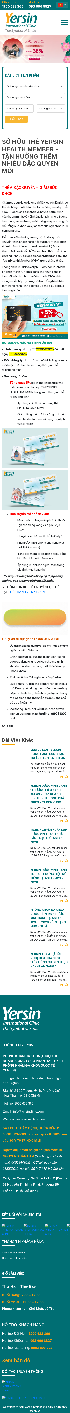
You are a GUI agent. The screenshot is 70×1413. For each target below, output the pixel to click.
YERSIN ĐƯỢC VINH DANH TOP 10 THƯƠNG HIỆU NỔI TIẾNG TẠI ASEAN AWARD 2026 (48, 876)
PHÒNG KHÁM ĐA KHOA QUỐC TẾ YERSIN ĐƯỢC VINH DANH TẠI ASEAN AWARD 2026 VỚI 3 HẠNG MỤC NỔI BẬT (48, 918)
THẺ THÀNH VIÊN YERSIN (26, 592)
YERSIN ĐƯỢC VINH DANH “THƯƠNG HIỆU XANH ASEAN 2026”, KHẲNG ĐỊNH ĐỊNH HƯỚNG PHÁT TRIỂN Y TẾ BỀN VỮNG (48, 794)
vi (65, 5)
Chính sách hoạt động (15, 1258)
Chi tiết (63, 777)
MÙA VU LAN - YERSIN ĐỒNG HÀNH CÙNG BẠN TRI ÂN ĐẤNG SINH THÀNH (48, 754)
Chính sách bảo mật (14, 1252)
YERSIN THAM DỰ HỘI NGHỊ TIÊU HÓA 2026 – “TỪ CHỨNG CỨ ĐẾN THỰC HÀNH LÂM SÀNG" (49, 960)
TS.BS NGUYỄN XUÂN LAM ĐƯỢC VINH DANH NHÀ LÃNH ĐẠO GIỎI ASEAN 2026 (48, 836)
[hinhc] (25, 57)
